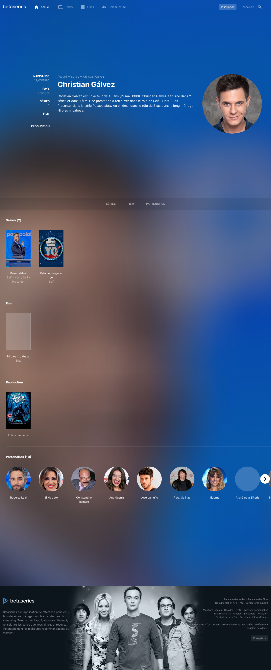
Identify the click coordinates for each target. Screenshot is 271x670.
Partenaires (155, 203)
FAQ (240, 602)
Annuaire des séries (234, 599)
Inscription (227, 7)
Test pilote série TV (226, 617)
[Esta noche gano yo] (51, 248)
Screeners (249, 613)
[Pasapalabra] (18, 248)
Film (131, 203)
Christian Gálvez (93, 76)
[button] (18, 485)
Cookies (228, 609)
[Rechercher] (260, 7)
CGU (238, 609)
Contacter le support (256, 602)
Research (263, 613)
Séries (75, 76)
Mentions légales (212, 609)
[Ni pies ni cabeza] (18, 331)
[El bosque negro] (18, 410)
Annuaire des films (258, 599)
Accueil (62, 76)
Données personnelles (255, 609)
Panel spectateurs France (254, 617)
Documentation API (226, 602)
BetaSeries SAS (222, 613)
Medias (237, 613)
